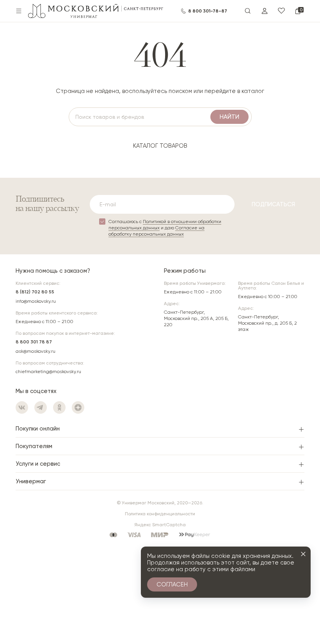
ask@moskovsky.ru (35, 351)
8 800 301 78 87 (34, 342)
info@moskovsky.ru (36, 301)
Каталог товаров (160, 145)
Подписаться (273, 204)
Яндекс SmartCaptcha (160, 524)
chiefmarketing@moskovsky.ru (48, 371)
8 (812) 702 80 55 (35, 292)
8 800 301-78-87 (207, 11)
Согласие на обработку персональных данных (156, 231)
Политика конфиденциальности (160, 513)
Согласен (172, 584)
